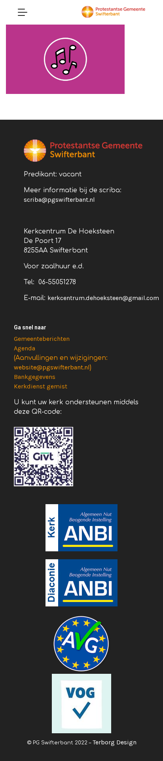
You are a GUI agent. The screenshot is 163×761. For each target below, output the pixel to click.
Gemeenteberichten (42, 338)
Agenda (24, 348)
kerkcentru (63, 298)
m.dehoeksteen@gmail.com (119, 298)
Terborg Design (114, 742)
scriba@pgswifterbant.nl (59, 199)
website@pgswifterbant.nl (52, 367)
